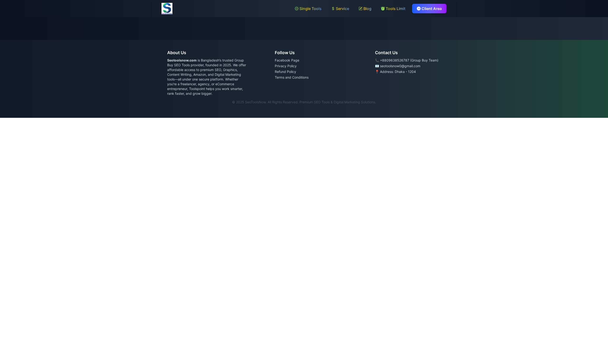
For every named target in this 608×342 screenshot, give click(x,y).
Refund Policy (285, 72)
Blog (366, 8)
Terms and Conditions (292, 77)
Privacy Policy (286, 66)
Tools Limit (395, 8)
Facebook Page (287, 60)
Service (342, 8)
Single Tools (310, 8)
